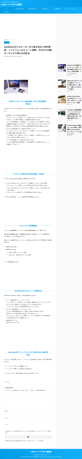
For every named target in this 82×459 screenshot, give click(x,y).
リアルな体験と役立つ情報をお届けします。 (41, 454)
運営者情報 (57, 8)
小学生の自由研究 (19, 8)
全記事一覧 (44, 8)
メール (7, 417)
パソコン (8, 381)
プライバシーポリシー (70, 8)
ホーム (6, 8)
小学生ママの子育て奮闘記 (11, 4)
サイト (6, 424)
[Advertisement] (43, 27)
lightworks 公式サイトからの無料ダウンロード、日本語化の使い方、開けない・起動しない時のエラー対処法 (74, 85)
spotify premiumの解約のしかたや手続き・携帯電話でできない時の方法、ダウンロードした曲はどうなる (74, 129)
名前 (6, 411)
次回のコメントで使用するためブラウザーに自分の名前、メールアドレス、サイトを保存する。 (28, 432)
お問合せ (6, 12)
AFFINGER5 (58, 456)
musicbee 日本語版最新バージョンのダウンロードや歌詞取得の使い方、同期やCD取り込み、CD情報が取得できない (74, 114)
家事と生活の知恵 (32, 8)
